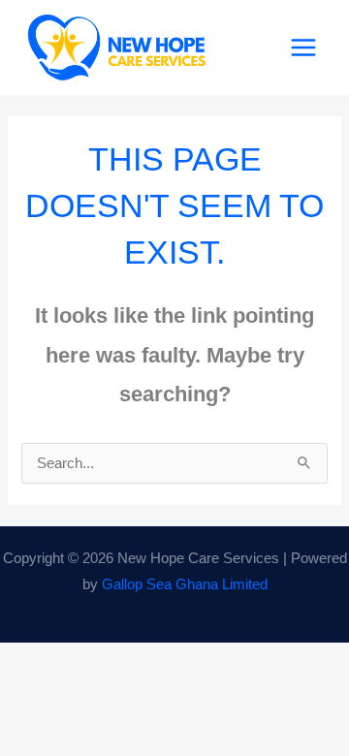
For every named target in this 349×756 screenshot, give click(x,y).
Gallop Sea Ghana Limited (185, 584)
